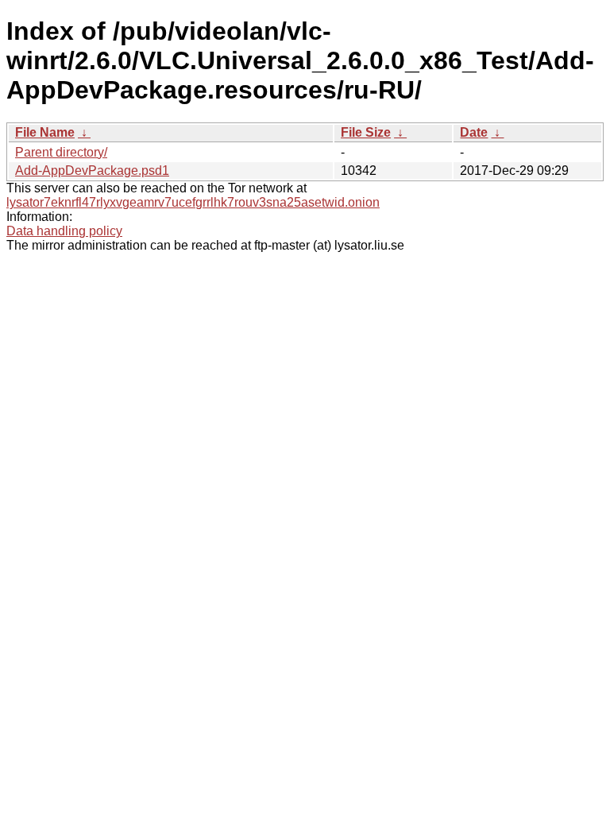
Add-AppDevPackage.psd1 (92, 170)
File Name (45, 132)
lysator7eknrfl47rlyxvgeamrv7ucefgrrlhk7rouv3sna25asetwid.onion (193, 202)
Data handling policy (64, 231)
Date (474, 132)
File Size (366, 132)
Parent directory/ (61, 152)
